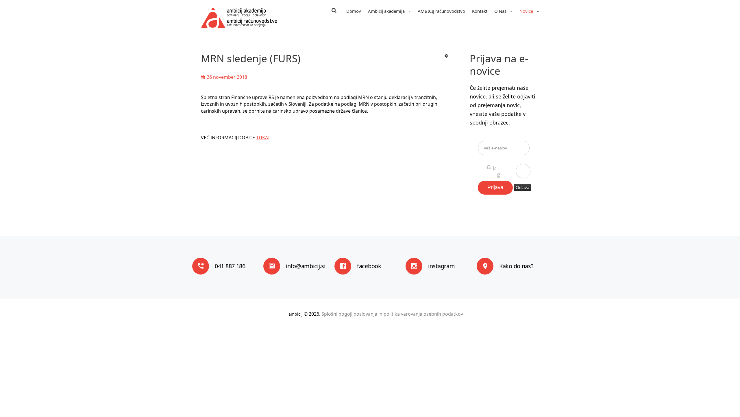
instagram (441, 266)
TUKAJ (262, 137)
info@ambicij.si (305, 266)
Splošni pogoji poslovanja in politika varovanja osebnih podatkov (392, 314)
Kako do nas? (516, 266)
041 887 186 (230, 266)
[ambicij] (239, 18)
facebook (369, 266)
